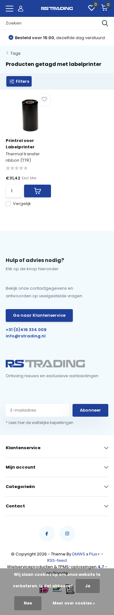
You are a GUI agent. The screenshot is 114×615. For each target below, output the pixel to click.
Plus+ (94, 554)
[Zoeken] (105, 23)
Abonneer (90, 410)
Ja (87, 586)
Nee (28, 603)
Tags (15, 53)
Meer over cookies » (74, 603)
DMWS (78, 554)
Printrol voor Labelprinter (20, 144)
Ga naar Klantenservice (39, 315)
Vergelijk (22, 204)
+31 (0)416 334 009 (26, 330)
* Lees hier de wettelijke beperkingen (39, 422)
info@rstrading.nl (26, 336)
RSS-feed (57, 560)
